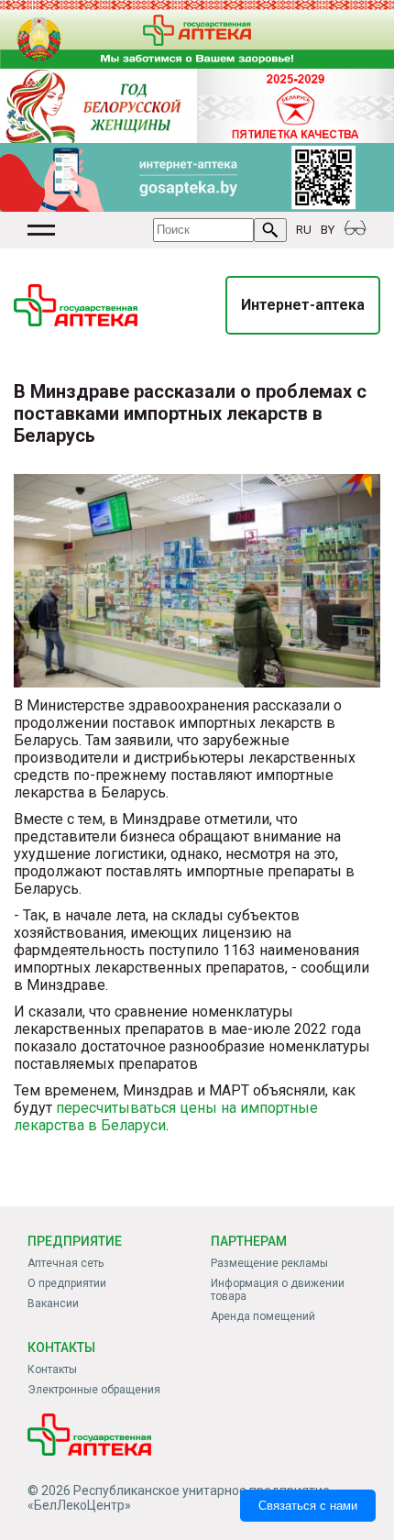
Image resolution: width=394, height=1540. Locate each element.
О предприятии (66, 1283)
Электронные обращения (93, 1389)
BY (327, 229)
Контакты (52, 1369)
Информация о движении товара (278, 1290)
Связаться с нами (307, 1505)
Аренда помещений (263, 1316)
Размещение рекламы (269, 1263)
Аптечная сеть (65, 1263)
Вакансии (53, 1303)
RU (304, 229)
